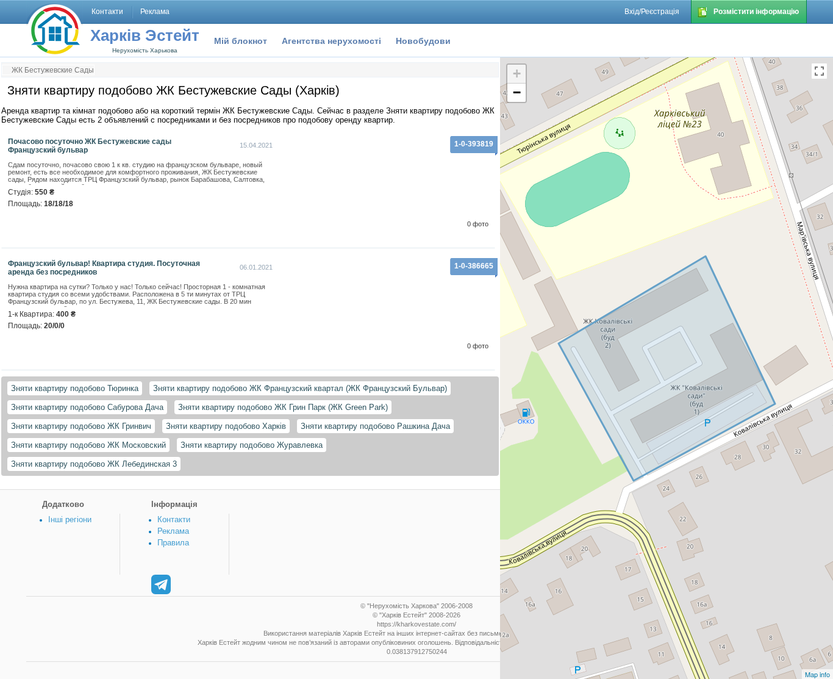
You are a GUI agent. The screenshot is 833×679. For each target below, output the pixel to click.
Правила (173, 542)
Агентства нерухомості (331, 41)
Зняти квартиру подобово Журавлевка (252, 445)
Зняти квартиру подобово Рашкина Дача (375, 426)
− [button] (517, 92)
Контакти (173, 519)
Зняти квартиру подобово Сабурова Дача (87, 407)
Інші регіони (69, 519)
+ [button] (517, 73)
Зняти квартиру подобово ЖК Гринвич (81, 426)
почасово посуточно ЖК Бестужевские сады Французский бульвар (89, 145)
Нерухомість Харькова (144, 50)
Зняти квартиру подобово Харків (226, 426)
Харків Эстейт (144, 35)
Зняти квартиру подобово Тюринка (74, 388)
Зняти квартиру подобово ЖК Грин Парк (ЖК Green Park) (283, 407)
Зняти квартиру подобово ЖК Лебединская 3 (94, 464)
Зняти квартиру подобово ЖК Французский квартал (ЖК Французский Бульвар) (300, 388)
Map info (817, 674)
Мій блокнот (240, 41)
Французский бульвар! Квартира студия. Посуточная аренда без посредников (104, 267)
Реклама (173, 531)
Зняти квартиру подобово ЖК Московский (88, 445)
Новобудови (423, 41)
